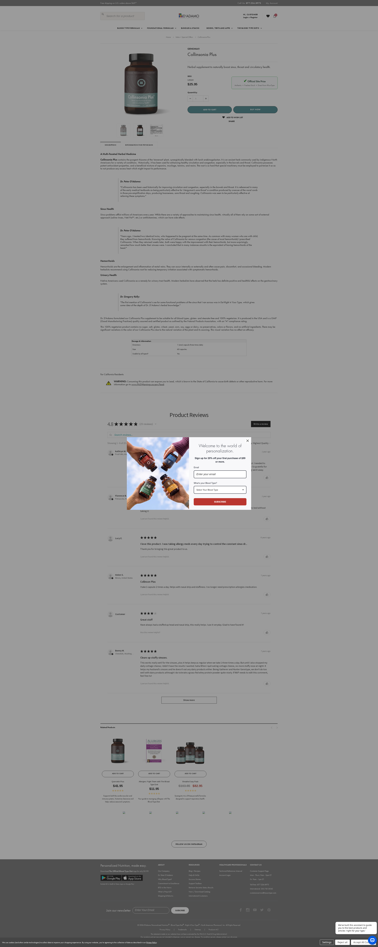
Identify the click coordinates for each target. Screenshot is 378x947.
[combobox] (220, 490)
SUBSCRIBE (220, 501)
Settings (326, 942)
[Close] (247, 440)
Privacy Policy (151, 942)
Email (196, 467)
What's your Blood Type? (205, 482)
